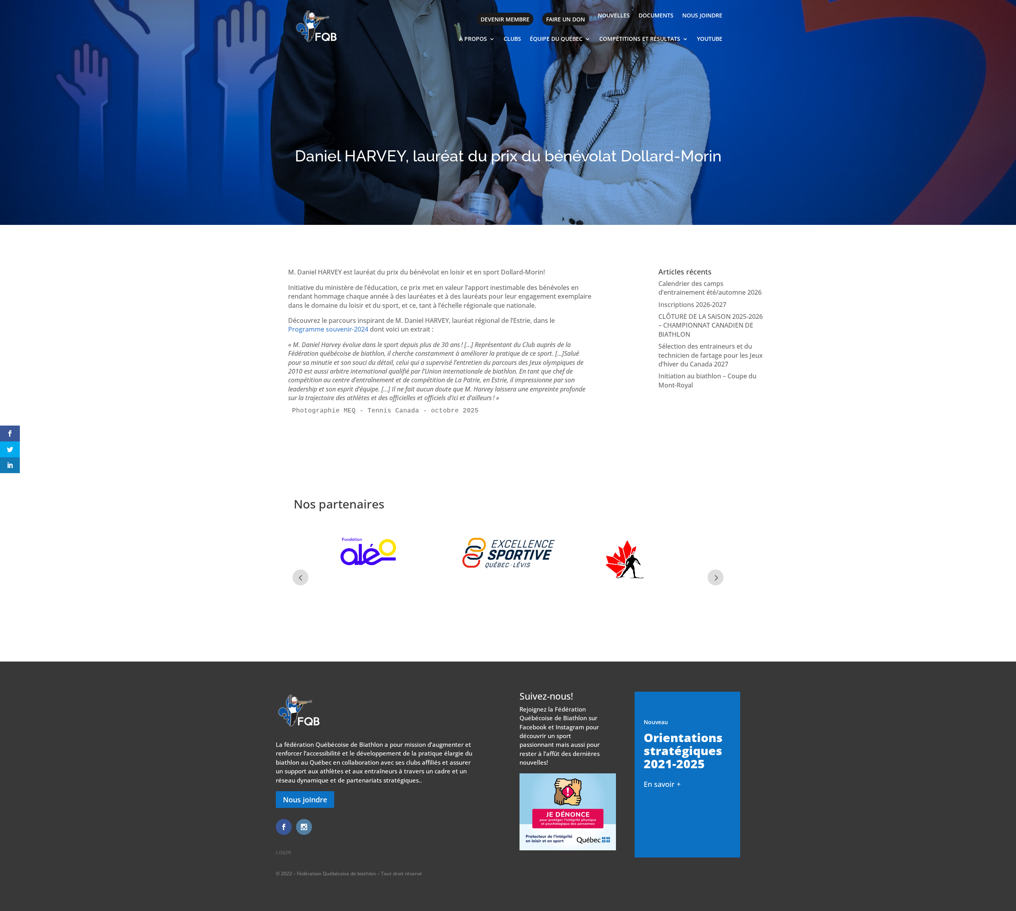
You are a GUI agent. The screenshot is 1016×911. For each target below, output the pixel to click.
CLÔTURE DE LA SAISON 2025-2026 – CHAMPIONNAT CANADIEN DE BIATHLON (710, 325)
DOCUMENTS (656, 16)
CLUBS (512, 39)
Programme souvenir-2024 (328, 329)
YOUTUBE (709, 39)
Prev (300, 577)
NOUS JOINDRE (702, 16)
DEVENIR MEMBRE (505, 19)
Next (716, 577)
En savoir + (662, 784)
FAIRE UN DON (565, 19)
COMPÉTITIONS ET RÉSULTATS (639, 39)
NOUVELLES (614, 16)
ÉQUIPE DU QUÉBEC (556, 39)
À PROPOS (473, 39)
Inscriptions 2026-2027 (692, 304)
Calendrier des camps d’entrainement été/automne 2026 (710, 288)
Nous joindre (305, 799)
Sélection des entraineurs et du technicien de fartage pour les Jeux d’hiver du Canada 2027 (710, 355)
